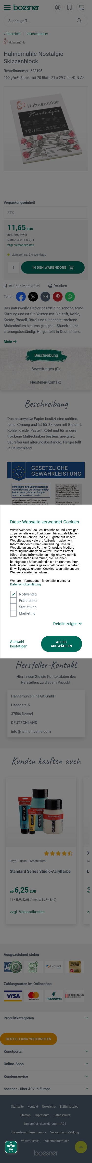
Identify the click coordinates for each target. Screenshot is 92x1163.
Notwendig (28, 594)
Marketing (27, 613)
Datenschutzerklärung (25, 584)
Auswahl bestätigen (18, 644)
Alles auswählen (61, 644)
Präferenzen (28, 600)
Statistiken (28, 607)
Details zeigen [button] (66, 623)
